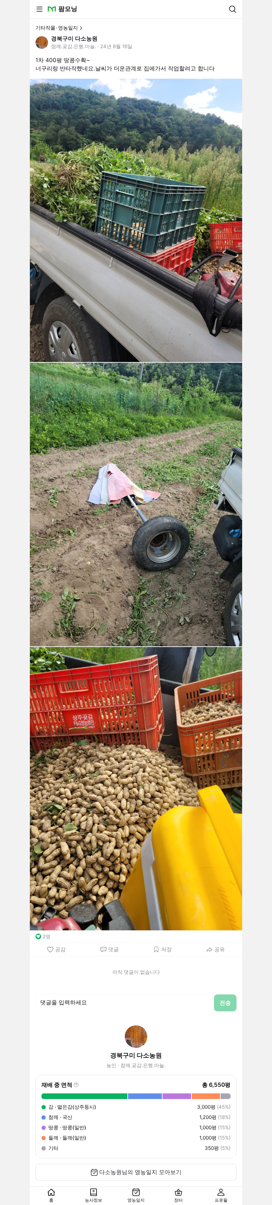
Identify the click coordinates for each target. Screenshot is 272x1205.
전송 (225, 1002)
